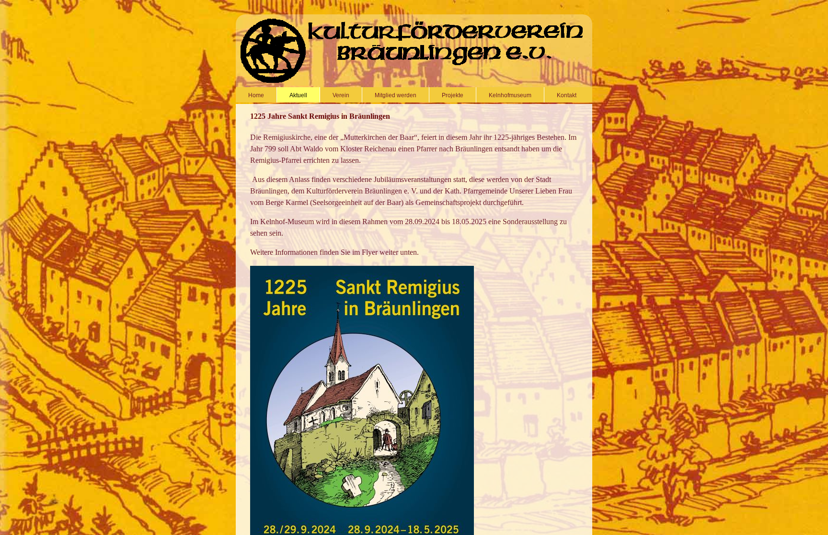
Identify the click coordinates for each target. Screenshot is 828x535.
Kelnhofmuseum (510, 95)
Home (256, 95)
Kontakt (566, 95)
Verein (341, 95)
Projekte (452, 95)
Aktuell (298, 95)
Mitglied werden (395, 95)
